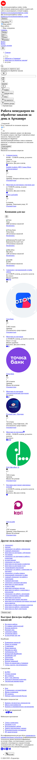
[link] (4, 37)
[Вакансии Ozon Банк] (20, 300)
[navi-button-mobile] (3, 48)
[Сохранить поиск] (3, 79)
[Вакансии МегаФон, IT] (20, 453)
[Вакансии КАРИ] (20, 508)
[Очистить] (4, 73)
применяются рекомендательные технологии (18, 736)
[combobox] (10, 69)
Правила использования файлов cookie (14, 16)
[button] (3, 42)
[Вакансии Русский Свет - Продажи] (20, 405)
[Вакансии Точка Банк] (20, 360)
